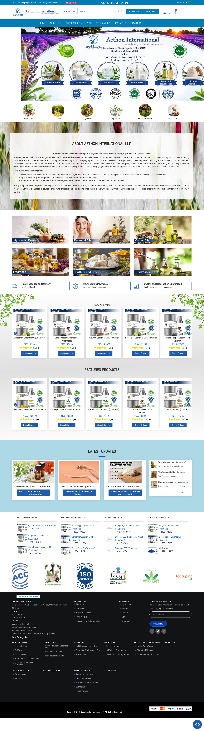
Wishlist (125, 608)
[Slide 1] (87, 97)
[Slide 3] (97, 97)
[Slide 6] (112, 97)
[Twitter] (157, 631)
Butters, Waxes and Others (101, 265)
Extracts (18, 678)
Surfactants (81, 687)
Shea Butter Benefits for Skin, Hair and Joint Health (128, 486)
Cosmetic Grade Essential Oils (56, 647)
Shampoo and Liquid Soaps (27, 659)
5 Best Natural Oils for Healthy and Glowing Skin (80, 486)
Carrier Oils (163, 233)
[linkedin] (126, 3)
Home (43, 23)
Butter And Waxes (145, 646)
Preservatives (82, 691)
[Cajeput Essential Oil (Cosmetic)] (38, 420)
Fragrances (41, 265)
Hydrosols (162, 265)
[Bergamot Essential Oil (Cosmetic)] (38, 348)
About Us (80, 604)
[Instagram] (163, 631)
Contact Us (120, 23)
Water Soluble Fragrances (117, 654)
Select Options (29, 353)
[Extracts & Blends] (145, 110)
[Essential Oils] (29, 110)
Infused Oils (81, 654)
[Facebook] (151, 631)
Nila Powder (164, 548)
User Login (150, 11)
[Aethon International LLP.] (35, 12)
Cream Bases (21, 646)
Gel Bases (19, 650)
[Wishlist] (169, 12)
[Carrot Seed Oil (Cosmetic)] (150, 420)
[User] (164, 12)
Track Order (136, 23)
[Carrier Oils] (58, 110)
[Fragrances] (87, 110)
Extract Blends (21, 674)
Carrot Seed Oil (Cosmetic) (83, 548)
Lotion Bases (20, 654)
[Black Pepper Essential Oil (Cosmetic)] (75, 348)
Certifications (103, 23)
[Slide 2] (92, 97)
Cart (123, 617)
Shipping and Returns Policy (88, 621)
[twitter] (117, 3)
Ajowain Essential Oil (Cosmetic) (42, 525)
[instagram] (122, 3)
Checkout (126, 621)
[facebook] (112, 3)
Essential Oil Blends (53, 652)
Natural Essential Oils (54, 656)
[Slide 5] (107, 97)
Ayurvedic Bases (40, 233)
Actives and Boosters (85, 674)
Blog (89, 23)
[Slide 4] (102, 97)
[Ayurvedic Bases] (174, 110)
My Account (127, 604)
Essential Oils (101, 233)
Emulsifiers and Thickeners (88, 683)
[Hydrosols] (116, 110)
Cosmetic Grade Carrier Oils (88, 650)
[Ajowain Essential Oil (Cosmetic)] (112, 348)
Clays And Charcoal (145, 650)
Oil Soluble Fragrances (116, 650)
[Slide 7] (117, 97)
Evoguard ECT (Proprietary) (127, 548)
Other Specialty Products (148, 654)
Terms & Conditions (84, 613)
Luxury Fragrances (114, 646)
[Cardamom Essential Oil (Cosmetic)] (112, 420)
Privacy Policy (82, 617)
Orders (125, 613)
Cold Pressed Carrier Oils (86, 646)
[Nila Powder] (187, 420)
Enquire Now (134, 11)
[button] (189, 333)
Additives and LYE (83, 678)
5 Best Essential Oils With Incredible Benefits (33, 486)
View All (180, 492)
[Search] (118, 11)
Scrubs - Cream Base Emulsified (24, 663)
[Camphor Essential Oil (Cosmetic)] (75, 420)
